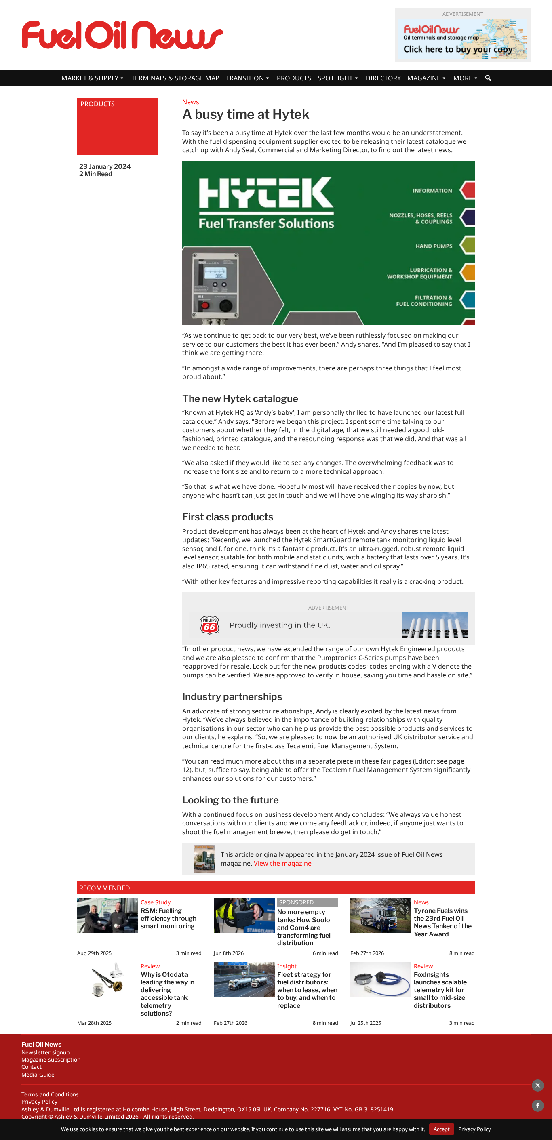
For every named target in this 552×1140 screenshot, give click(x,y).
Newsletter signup (45, 1052)
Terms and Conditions (50, 1094)
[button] (488, 78)
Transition (245, 78)
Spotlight (335, 78)
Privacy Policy (39, 1101)
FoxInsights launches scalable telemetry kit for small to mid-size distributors (440, 990)
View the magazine (283, 863)
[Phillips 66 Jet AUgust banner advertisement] (328, 625)
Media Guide (38, 1074)
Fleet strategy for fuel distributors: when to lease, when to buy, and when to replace (307, 990)
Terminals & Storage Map (175, 78)
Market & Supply (89, 78)
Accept (442, 1129)
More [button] (462, 78)
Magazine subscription (50, 1059)
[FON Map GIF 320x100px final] (462, 39)
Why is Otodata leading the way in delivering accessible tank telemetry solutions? (167, 994)
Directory (383, 78)
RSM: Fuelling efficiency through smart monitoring (168, 918)
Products (294, 78)
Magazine (423, 78)
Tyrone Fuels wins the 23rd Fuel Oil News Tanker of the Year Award (443, 922)
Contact (31, 1067)
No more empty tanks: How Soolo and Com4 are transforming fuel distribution (304, 927)
